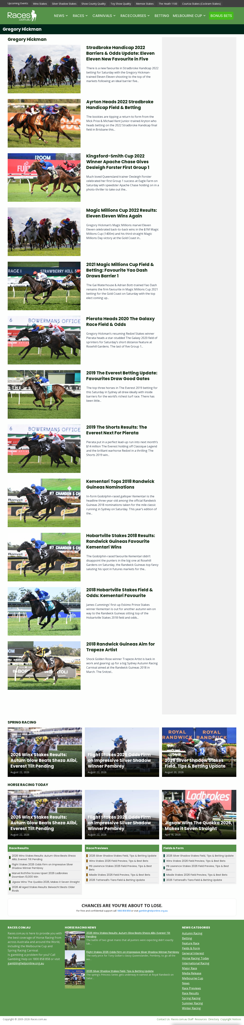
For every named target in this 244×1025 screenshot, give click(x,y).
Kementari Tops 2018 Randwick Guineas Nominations (120, 484)
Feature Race (190, 943)
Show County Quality (93, 3)
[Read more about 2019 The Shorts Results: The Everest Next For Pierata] (44, 448)
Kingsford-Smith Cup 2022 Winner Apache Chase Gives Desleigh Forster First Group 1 (117, 161)
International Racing (195, 963)
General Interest (193, 953)
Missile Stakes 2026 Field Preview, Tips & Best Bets (119, 875)
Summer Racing (192, 1003)
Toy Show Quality (121, 3)
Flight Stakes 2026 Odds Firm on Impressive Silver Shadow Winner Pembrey (42, 866)
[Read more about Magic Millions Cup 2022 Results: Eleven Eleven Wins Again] (44, 231)
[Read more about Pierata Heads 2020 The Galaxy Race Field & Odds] (44, 340)
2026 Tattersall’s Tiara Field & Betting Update (117, 880)
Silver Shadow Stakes (64, 3)
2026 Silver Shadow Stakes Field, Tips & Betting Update (122, 855)
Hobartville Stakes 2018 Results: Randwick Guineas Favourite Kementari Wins (120, 541)
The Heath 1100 (168, 3)
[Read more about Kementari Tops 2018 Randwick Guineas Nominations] (44, 503)
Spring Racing (191, 998)
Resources (201, 1019)
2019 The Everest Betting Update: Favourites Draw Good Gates (121, 376)
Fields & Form (191, 948)
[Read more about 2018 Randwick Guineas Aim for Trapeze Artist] (44, 665)
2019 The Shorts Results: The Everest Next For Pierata (116, 430)
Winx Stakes (40, 3)
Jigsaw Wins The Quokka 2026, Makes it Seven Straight (46, 882)
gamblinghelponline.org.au (153, 910)
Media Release (191, 973)
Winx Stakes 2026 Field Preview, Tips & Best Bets (118, 861)
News (59, 15)
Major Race (189, 968)
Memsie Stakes (145, 3)
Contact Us (163, 1019)
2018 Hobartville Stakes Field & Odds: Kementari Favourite (119, 592)
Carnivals (102, 15)
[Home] (22, 15)
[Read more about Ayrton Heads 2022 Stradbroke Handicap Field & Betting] (44, 123)
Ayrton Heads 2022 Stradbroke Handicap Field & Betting (119, 104)
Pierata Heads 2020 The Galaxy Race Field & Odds (120, 321)
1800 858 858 (124, 910)
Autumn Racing (192, 933)
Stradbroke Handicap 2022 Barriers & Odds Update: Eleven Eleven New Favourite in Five (120, 53)
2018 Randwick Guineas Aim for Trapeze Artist (120, 647)
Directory (213, 1019)
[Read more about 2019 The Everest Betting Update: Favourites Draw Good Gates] (44, 394)
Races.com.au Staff (182, 1019)
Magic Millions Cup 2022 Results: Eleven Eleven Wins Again (121, 213)
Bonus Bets (221, 15)
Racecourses (133, 15)
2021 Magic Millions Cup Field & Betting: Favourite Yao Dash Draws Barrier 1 (120, 270)
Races (78, 15)
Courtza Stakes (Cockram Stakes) (201, 3)
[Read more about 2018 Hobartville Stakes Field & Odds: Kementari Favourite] (44, 611)
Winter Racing (191, 1008)
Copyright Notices (230, 1019)
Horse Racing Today (195, 958)
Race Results (190, 993)
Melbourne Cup (187, 15)
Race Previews (191, 988)
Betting (162, 15)
